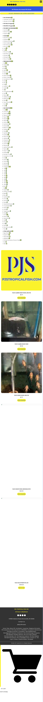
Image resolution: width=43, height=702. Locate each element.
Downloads (5, 30)
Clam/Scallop (6, 218)
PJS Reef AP (6, 55)
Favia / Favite (6, 136)
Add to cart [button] (21, 587)
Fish (4, 63)
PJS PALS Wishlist (34, 636)
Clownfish (5, 200)
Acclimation (19, 628)
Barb (4, 66)
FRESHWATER (7, 61)
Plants (4, 228)
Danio (4, 80)
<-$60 (4, 179)
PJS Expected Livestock (23, 636)
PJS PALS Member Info (10, 636)
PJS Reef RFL (6, 57)
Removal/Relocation (31, 631)
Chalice (5, 131)
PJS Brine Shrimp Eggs (8, 41)
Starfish (5, 225)
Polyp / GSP (6, 150)
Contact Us (21, 621)
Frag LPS (5, 117)
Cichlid (4, 73)
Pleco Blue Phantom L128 (21, 582)
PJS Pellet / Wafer (7, 53)
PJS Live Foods (6, 51)
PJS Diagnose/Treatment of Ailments (13, 633)
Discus (4, 82)
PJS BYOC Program (8, 25)
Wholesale (30, 639)
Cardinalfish (6, 196)
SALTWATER (6, 108)
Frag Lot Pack (6, 115)
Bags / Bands (6, 233)
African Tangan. (6, 77)
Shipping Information (34, 628)
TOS (38, 637)
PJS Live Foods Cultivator (30, 634)
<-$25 (4, 172)
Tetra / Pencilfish (7, 102)
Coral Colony (6, 111)
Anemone (5, 216)
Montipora (5, 164)
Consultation (21, 631)
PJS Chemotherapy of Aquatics (31, 633)
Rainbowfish (6, 98)
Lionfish (5, 209)
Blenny (5, 195)
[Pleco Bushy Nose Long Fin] (21, 392)
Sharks (4, 100)
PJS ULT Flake (6, 59)
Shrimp (5, 221)
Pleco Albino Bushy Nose (21, 344)
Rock (4, 241)
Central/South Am (7, 79)
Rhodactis (5, 152)
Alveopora (5, 125)
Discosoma (5, 145)
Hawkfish (5, 207)
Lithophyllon (6, 140)
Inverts (5, 104)
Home (4, 628)
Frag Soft (5, 118)
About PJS (12, 628)
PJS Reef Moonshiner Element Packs (11, 240)
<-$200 (5, 184)
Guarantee (25, 628)
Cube (4, 48)
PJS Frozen (5, 46)
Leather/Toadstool (7, 147)
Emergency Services (12, 631)
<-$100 (4, 182)
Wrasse (5, 212)
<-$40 (4, 175)
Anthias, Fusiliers (7, 191)
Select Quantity (21, 297)
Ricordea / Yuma (7, 154)
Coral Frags (5, 113)
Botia (4, 68)
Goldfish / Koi (6, 86)
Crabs (4, 220)
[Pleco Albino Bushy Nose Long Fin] (21, 290)
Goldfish (5, 88)
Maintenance (37, 630)
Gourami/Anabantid (7, 91)
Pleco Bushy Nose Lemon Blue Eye (21, 489)
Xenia (4, 157)
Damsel (5, 202)
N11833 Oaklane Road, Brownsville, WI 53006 (21, 618)
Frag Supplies (6, 236)
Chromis (5, 198)
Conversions (30, 630)
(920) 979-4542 (21, 624)
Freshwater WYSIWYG (8, 19)
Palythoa (5, 148)
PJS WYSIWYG (7, 17)
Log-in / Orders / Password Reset (18, 639)
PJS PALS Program (8, 23)
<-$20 (4, 170)
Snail (4, 223)
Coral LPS (5, 122)
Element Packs (6, 31)
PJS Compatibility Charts (23, 637)
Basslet (5, 193)
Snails (4, 105)
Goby (4, 84)
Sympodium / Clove (7, 156)
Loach (4, 93)
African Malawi (6, 75)
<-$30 (4, 173)
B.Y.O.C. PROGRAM (22, 630)
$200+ (4, 186)
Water (4, 243)
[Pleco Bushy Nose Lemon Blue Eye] (21, 404)
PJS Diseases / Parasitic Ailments (14, 634)
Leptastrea (5, 138)
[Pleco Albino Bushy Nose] (21, 341)
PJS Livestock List (6, 630)
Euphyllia (5, 134)
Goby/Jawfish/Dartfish (8, 204)
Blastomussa (6, 127)
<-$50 (4, 177)
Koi (4, 89)
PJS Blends (5, 39)
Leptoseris (5, 163)
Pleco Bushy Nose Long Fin (21, 395)
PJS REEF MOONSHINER (9, 28)
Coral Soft (5, 143)
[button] (8, 4)
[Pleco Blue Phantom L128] (21, 498)
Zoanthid (5, 159)
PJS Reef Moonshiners (10, 637)
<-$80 (4, 180)
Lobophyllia (6, 141)
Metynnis (5, 95)
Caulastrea (5, 129)
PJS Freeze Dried (7, 44)
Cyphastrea (6, 133)
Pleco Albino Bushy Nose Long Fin (21, 292)
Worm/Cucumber (7, 227)
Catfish (4, 70)
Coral (4, 109)
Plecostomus (6, 72)
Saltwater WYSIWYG (8, 21)
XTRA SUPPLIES (7, 231)
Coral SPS (5, 161)
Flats (4, 50)
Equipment (6, 33)
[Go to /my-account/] (36, 5)
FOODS (5, 35)
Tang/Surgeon (6, 211)
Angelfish (5, 64)
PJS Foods (14, 630)
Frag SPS (5, 120)
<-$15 (4, 168)
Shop (8, 628)
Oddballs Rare (6, 96)
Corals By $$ (6, 166)
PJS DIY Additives (7, 43)
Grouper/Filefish (7, 205)
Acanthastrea (6, 124)
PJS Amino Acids (7, 37)
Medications (6, 238)
